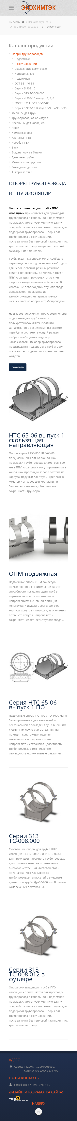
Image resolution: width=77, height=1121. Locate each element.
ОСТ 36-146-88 (24, 83)
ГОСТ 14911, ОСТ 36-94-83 (32, 103)
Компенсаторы (22, 133)
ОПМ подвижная (33, 573)
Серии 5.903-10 (25, 88)
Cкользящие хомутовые (31, 69)
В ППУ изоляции (26, 64)
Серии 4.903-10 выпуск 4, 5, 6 (34, 98)
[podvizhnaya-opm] (38, 538)
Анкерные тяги (22, 172)
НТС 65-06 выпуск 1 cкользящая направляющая (36, 440)
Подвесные (22, 59)
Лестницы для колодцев (28, 123)
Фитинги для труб (24, 113)
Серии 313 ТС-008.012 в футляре (27, 974)
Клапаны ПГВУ (22, 137)
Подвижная (22, 78)
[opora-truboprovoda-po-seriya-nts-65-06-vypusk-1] (38, 667)
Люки (15, 128)
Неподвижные (24, 73)
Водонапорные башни (27, 152)
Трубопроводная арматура (30, 118)
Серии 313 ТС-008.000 (29, 93)
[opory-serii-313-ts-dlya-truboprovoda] (38, 801)
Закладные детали (24, 167)
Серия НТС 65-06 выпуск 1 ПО (33, 704)
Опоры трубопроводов (27, 54)
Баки (15, 147)
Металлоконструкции (26, 162)
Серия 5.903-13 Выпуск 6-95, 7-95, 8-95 (41, 108)
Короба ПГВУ (20, 142)
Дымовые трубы (23, 157)
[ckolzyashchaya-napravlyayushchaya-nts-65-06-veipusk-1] (38, 400)
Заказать (18, 367)
